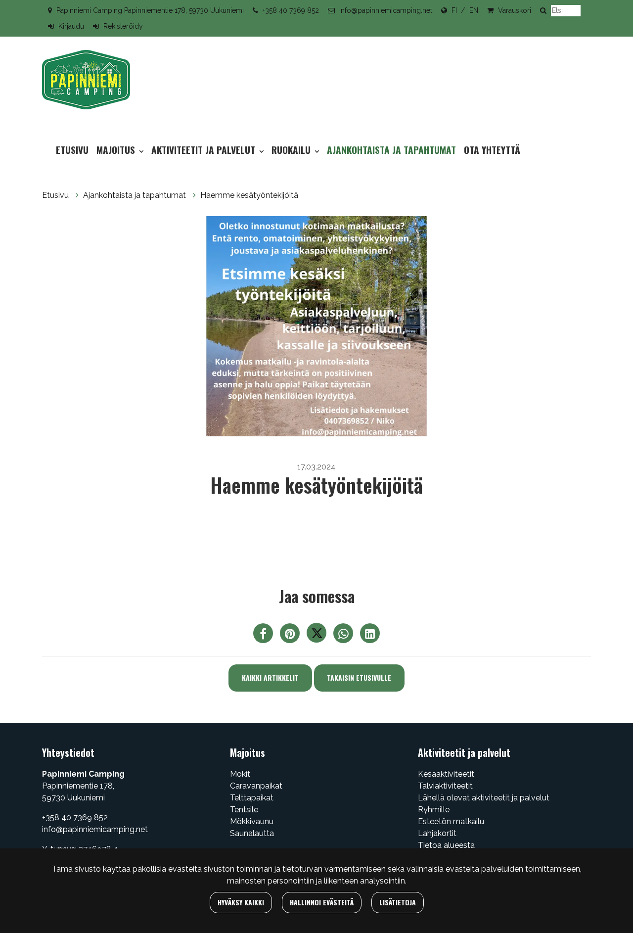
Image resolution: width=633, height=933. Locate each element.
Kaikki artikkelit (270, 677)
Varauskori (514, 10)
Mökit (240, 774)
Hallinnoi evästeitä (322, 902)
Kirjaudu (71, 26)
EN (473, 10)
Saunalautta (252, 833)
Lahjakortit (437, 833)
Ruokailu (292, 149)
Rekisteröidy (123, 26)
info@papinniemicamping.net (385, 10)
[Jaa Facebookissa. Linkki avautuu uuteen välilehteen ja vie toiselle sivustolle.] (264, 635)
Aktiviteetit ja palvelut (204, 149)
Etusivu (72, 149)
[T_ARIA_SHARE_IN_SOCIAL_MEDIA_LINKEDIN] (370, 635)
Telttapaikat (251, 797)
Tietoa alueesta (446, 845)
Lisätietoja (397, 902)
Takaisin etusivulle (359, 677)
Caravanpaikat (256, 786)
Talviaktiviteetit (445, 786)
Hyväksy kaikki (241, 902)
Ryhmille (434, 809)
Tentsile (244, 809)
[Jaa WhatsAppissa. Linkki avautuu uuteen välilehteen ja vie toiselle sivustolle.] (344, 635)
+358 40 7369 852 (291, 10)
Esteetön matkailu (451, 821)
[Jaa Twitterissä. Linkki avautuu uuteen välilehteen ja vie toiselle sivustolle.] (317, 635)
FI (454, 10)
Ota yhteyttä (492, 149)
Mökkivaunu (251, 821)
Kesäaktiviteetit (446, 774)
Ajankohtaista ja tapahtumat (391, 149)
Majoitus (116, 149)
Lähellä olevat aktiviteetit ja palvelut (483, 797)
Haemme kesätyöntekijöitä (249, 195)
